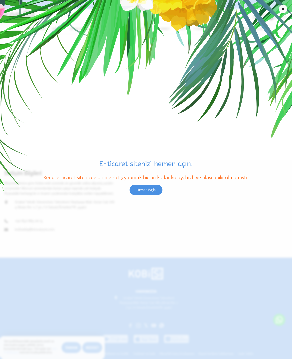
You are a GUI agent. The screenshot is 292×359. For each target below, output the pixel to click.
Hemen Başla (146, 190)
